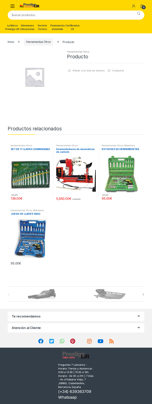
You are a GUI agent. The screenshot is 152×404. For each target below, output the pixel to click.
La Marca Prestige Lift (12, 27)
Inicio (11, 41)
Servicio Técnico (42, 27)
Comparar (118, 70)
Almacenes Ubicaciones (27, 27)
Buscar (138, 15)
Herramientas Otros (38, 41)
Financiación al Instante (57, 27)
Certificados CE (72, 27)
